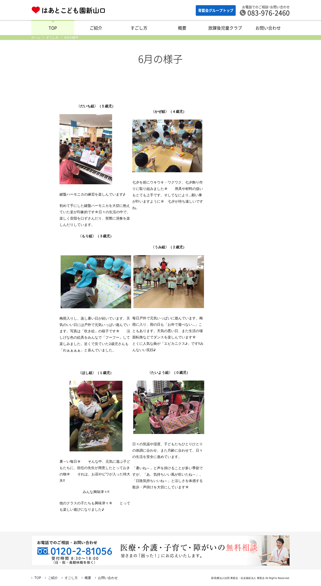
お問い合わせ (268, 28)
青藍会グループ (215, 10)
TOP (53, 28)
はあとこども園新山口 (68, 11)
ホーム (35, 37)
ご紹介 (96, 28)
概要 (182, 28)
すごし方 (138, 28)
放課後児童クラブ (225, 28)
